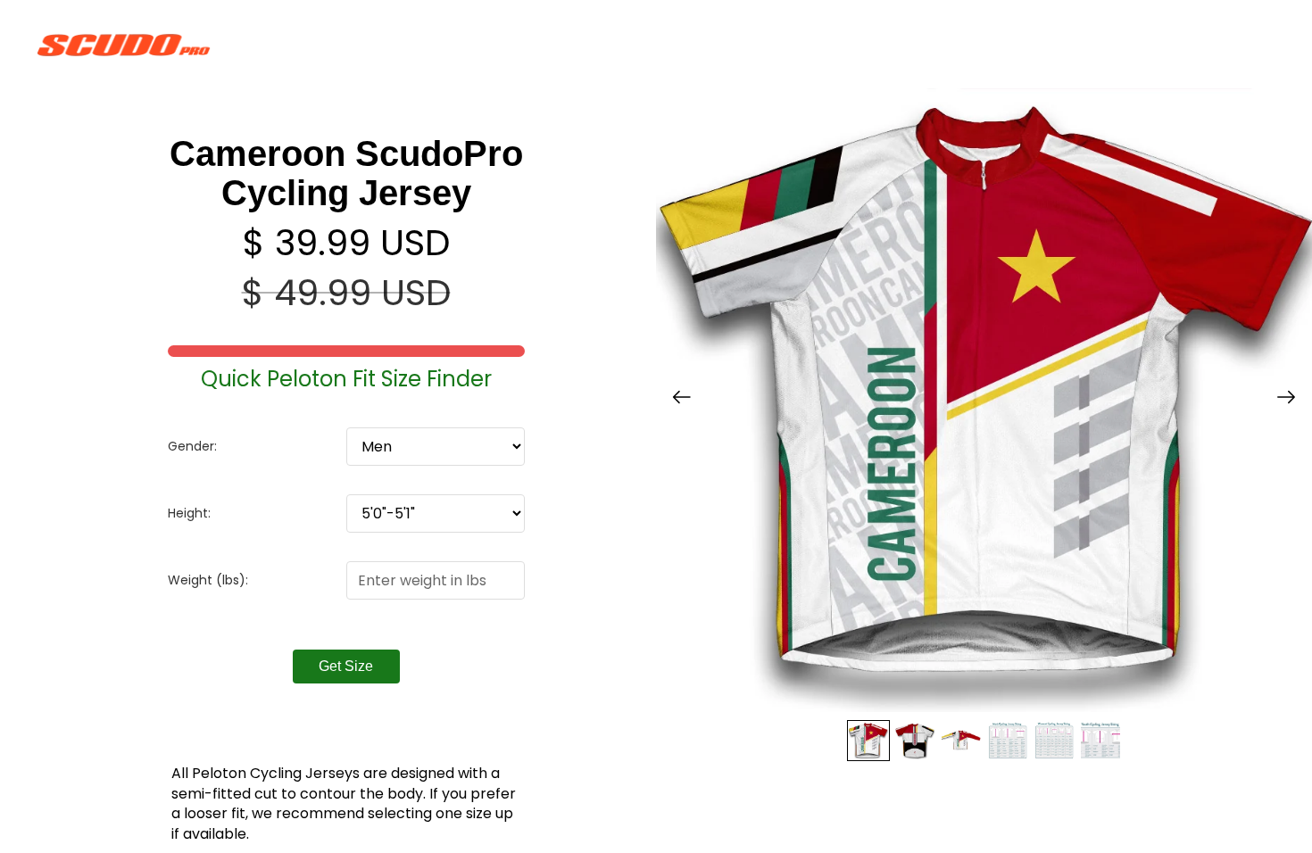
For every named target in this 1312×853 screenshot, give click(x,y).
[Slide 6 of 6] (1100, 740)
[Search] (1180, 44)
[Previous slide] (676, 400)
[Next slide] (1292, 400)
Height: (189, 513)
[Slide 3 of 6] (961, 740)
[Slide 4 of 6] (1007, 740)
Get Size (346, 666)
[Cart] (1256, 44)
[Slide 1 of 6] (868, 740)
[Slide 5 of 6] (1054, 740)
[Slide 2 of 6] (914, 740)
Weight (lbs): (208, 580)
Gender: (192, 446)
